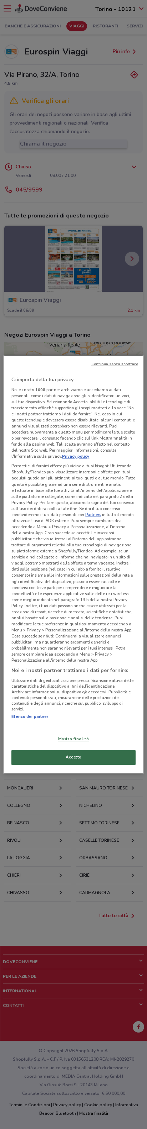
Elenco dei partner (29, 716)
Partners (93, 515)
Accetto (73, 757)
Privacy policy (75, 457)
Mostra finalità (73, 739)
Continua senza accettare (114, 364)
